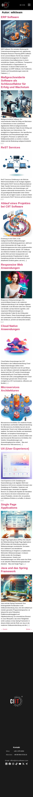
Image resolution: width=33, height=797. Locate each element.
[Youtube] (20, 764)
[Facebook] (10, 764)
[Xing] (27, 764)
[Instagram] (13, 764)
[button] (29, 5)
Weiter (29, 629)
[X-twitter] (23, 764)
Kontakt (16, 747)
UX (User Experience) (15, 448)
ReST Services (10, 147)
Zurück (4, 629)
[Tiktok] (16, 764)
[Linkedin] (6, 764)
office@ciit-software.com (19, 760)
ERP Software (10, 17)
